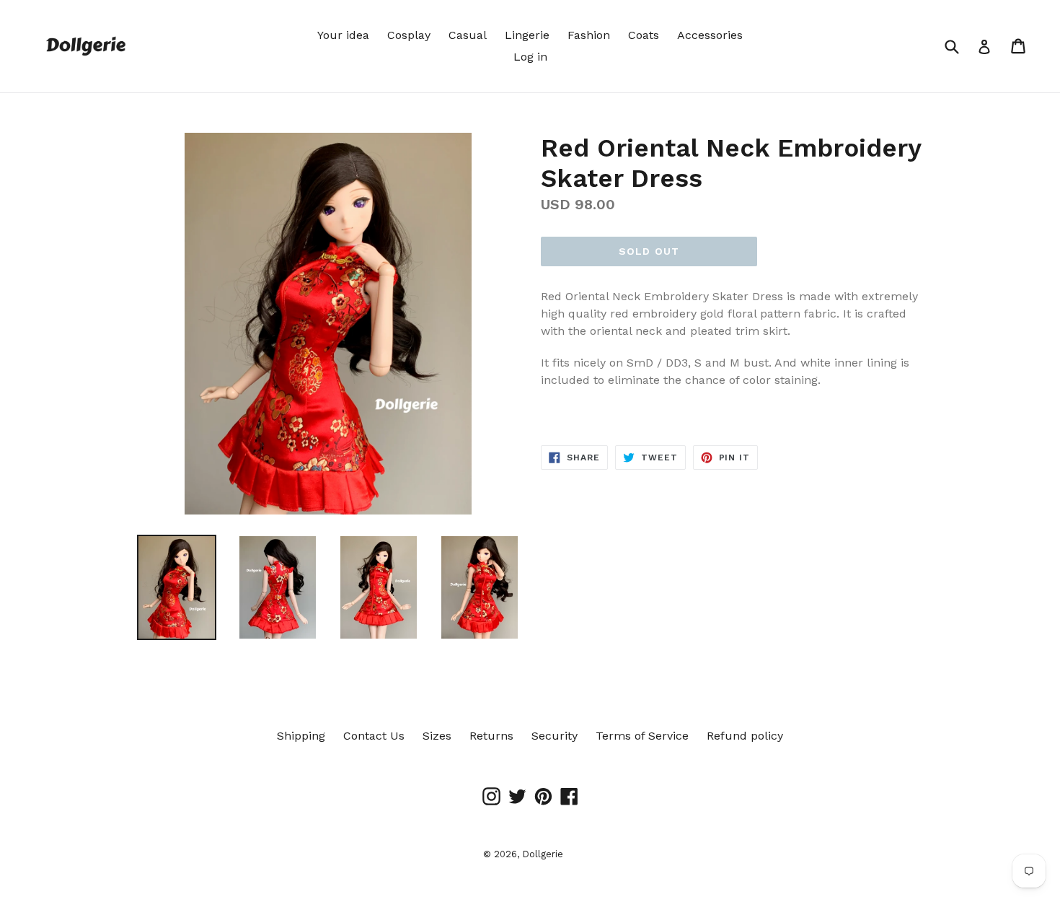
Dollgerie (542, 854)
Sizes (437, 736)
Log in (530, 57)
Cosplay (408, 35)
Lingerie (527, 35)
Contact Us (374, 736)
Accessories (710, 35)
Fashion (588, 35)
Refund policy (745, 736)
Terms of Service (642, 736)
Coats (643, 35)
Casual (468, 35)
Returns (491, 736)
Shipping (301, 736)
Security (554, 736)
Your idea (343, 35)
